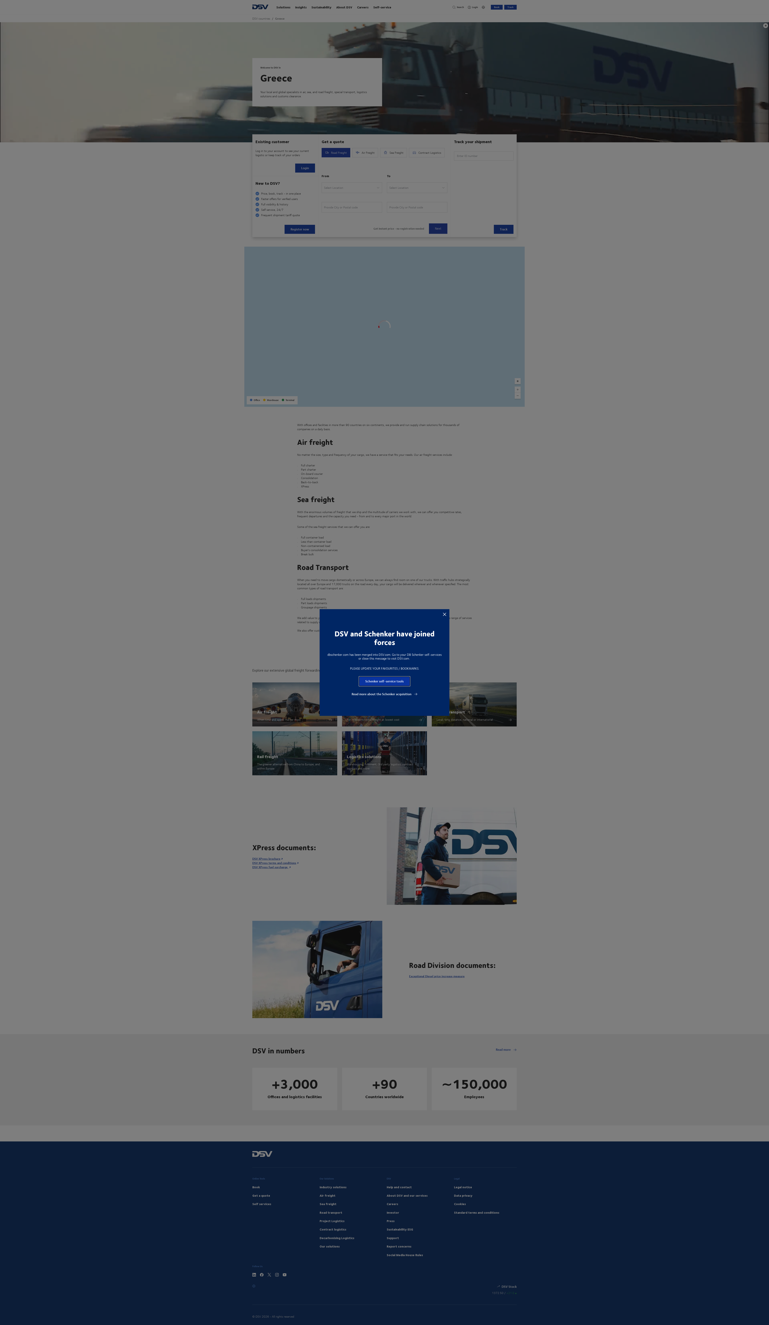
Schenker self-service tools (384, 681)
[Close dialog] (444, 614)
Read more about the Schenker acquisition (382, 694)
